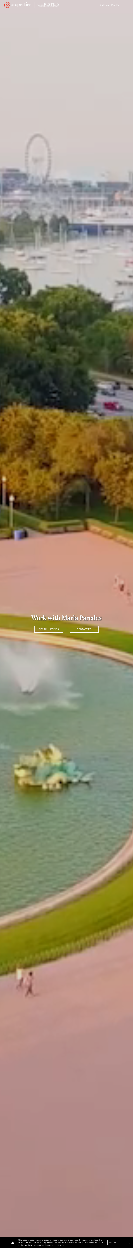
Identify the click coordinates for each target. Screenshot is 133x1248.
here (62, 1245)
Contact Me (84, 629)
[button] (129, 1243)
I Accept (113, 1243)
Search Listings (49, 629)
